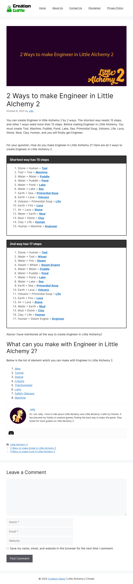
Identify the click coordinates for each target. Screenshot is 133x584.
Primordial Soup (47, 193)
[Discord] (11, 433)
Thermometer (23, 385)
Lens (18, 389)
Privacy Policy (115, 8)
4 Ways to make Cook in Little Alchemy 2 (32, 451)
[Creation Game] (18, 8)
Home (42, 8)
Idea (17, 368)
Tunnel (19, 372)
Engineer (51, 226)
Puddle (44, 176)
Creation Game (56, 578)
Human (40, 222)
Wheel (42, 256)
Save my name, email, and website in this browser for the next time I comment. (62, 548)
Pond (45, 180)
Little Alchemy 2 (19, 444)
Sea (41, 188)
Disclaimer (95, 8)
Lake (42, 184)
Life (58, 201)
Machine (42, 172)
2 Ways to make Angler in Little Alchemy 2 (33, 448)
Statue (19, 377)
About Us (57, 8)
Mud (42, 213)
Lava (39, 205)
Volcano (43, 197)
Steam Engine (50, 265)
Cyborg (19, 381)
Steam (41, 260)
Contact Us (75, 8)
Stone (38, 209)
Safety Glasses (24, 393)
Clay (41, 218)
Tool (44, 168)
